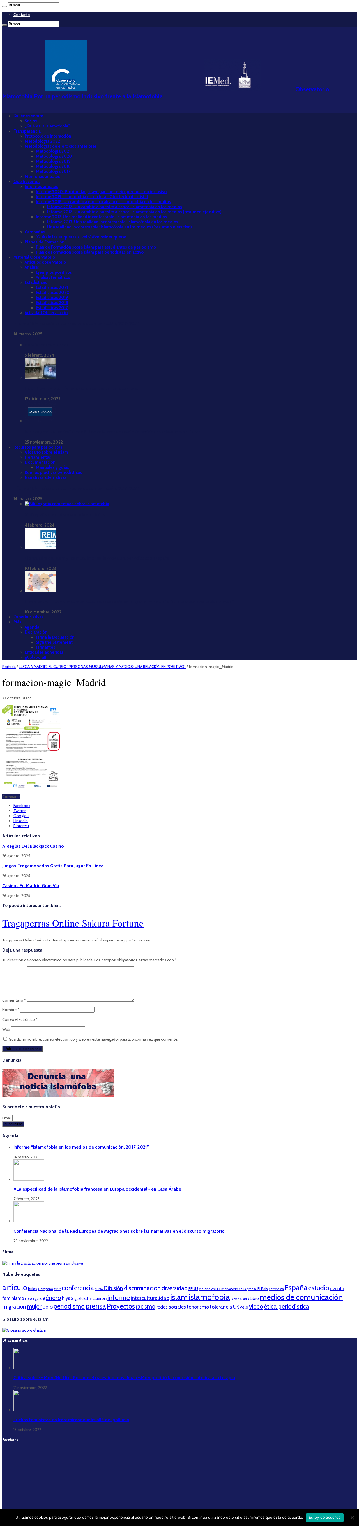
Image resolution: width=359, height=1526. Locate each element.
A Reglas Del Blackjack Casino (33, 846)
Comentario (14, 1000)
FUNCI (29, 1299)
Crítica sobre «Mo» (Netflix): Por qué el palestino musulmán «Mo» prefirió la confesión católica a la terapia (124, 1377)
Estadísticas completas (46, 344)
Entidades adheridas (44, 652)
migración (14, 1306)
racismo (145, 1306)
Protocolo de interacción (48, 136)
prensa (96, 1306)
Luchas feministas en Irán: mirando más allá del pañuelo (71, 1419)
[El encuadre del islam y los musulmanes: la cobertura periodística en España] (40, 547)
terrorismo (198, 1307)
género (51, 1298)
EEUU (193, 1288)
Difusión (113, 1288)
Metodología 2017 (53, 171)
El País (262, 1288)
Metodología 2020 (54, 156)
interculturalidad (150, 1298)
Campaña (45, 1289)
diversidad (175, 1287)
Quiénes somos (28, 116)
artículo (14, 1287)
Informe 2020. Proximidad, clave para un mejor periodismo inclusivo (101, 191)
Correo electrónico (20, 1019)
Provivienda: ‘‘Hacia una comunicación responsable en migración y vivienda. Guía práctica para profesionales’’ (129, 601)
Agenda (32, 627)
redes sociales (171, 1307)
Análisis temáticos (53, 277)
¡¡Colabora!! (35, 657)
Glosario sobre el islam (46, 452)
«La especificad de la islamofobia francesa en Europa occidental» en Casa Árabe (97, 1189)
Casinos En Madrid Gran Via (30, 885)
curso (99, 1289)
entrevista (276, 1289)
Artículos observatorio (45, 262)
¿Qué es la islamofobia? (47, 126)
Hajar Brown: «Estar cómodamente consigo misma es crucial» (83, 388)
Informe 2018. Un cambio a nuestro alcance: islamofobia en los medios (103, 201)
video (256, 1306)
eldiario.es (207, 1289)
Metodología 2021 (53, 151)
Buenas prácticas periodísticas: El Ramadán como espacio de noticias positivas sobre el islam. (113, 431)
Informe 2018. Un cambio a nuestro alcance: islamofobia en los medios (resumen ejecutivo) (134, 211)
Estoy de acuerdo (325, 1517)
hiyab (67, 1298)
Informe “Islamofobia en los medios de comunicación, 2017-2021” (76, 323)
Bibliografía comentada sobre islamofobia (65, 514)
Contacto (21, 14)
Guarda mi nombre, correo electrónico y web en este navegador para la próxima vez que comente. (93, 1039)
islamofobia (209, 1297)
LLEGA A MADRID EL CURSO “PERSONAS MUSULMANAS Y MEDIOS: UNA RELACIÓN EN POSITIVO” (102, 666)
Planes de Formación (45, 242)
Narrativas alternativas (45, 477)
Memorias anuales (42, 176)
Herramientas (38, 457)
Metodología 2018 (53, 166)
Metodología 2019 (53, 161)
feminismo (13, 1298)
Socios (31, 121)
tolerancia (221, 1307)
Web (6, 1029)
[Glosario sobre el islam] (24, 1330)
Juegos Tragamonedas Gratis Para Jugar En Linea (52, 865)
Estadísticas (36, 282)
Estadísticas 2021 (52, 287)
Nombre (10, 1009)
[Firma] (42, 1263)
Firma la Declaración (55, 637)
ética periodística (286, 1306)
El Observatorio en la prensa (236, 1289)
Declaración (36, 632)
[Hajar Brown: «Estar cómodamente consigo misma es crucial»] (40, 377)
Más (17, 622)
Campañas (35, 232)
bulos (32, 1288)
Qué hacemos (26, 181)
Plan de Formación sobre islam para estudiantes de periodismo (96, 247)
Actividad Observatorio (46, 312)
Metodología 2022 (42, 141)
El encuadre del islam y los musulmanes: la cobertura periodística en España (97, 558)
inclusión (98, 1298)
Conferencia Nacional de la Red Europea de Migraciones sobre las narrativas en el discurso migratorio (119, 1231)
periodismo (69, 1306)
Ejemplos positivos (54, 272)
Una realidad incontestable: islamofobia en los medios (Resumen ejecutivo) (119, 226)
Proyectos (121, 1306)
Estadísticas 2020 (53, 292)
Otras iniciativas (28, 617)
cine (57, 1288)
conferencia (78, 1288)
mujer (34, 1306)
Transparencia (27, 131)
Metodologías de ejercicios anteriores (61, 146)
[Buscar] (4, 6)
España (296, 1287)
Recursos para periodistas (37, 447)
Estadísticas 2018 (52, 302)
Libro (254, 1298)
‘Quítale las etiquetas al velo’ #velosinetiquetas (81, 237)
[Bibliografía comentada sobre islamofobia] (67, 503)
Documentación (40, 462)
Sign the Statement (54, 642)
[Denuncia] (58, 1095)
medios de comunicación (301, 1297)
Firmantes (45, 647)
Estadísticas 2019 (52, 297)
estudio (318, 1288)
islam (179, 1297)
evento (337, 1288)
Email (7, 1118)
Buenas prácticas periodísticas (53, 472)
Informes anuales (41, 186)
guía (38, 1298)
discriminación (142, 1288)
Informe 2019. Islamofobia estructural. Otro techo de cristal (92, 196)
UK (236, 1307)
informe (118, 1297)
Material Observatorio (34, 257)
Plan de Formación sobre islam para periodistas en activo (90, 252)
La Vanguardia (240, 1299)
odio (47, 1306)
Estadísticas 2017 (52, 307)
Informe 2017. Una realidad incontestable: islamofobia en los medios (101, 216)
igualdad (81, 1298)
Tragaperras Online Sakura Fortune (73, 922)
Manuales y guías (52, 467)
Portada (9, 666)
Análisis (32, 267)
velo (244, 1307)
